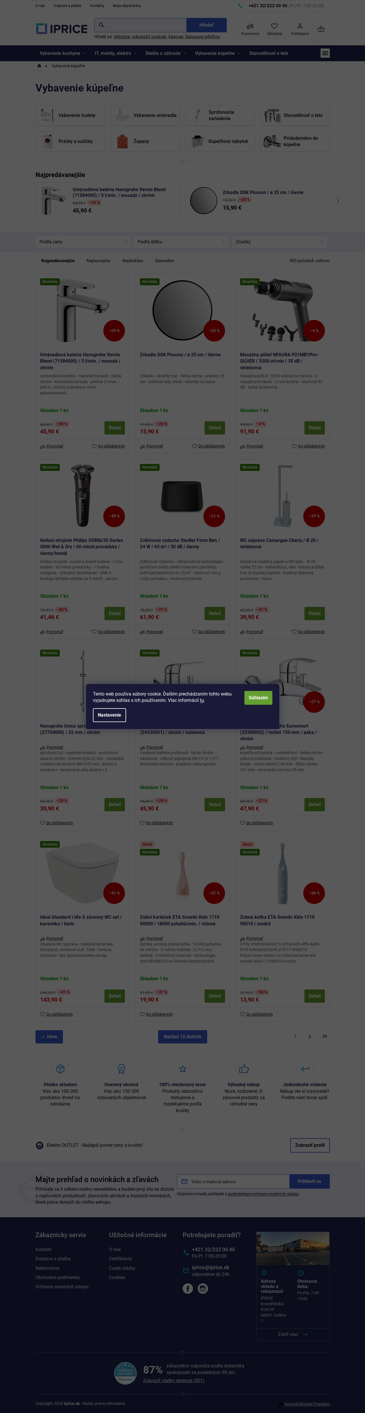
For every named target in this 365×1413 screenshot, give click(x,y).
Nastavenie (109, 715)
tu (202, 700)
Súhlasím (258, 697)
